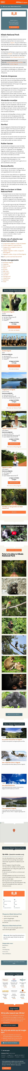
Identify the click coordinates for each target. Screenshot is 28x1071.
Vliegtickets (5, 264)
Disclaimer (17, 1057)
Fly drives (5, 269)
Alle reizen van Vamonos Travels (14, 408)
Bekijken (14, 512)
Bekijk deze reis (14, 327)
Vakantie (5, 268)
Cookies (22, 1057)
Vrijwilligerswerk (7, 276)
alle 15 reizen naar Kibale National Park (12, 256)
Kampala (10, 53)
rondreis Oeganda (14, 64)
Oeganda (12, 42)
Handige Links (10, 1055)
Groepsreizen (6, 273)
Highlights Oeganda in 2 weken (9, 428)
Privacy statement (10, 1057)
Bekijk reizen (14, 27)
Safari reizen (6, 271)
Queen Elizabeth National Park (17, 57)
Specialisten (6, 280)
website (5, 986)
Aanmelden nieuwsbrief (9, 1025)
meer (4, 985)
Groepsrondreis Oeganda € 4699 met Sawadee (14, 243)
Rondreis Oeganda (6, 351)
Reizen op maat (6, 266)
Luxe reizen (5, 274)
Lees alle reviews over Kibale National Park (14, 962)
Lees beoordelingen (14, 24)
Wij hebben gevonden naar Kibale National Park (12, 507)
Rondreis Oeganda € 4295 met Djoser (12, 245)
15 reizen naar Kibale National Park (14, 62)
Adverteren (3, 1055)
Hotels (4, 281)
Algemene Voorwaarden (19, 1055)
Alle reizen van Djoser (14, 369)
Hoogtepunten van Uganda (8, 389)
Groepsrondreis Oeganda (8, 312)
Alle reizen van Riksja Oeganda (14, 446)
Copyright (3, 1057)
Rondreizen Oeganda (8, 262)
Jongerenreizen (6, 278)
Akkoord (6, 1068)
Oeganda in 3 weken (7, 467)
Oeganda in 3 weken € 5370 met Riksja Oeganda (14, 254)
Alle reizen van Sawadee (14, 330)
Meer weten (18, 1064)
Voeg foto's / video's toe (14, 550)
